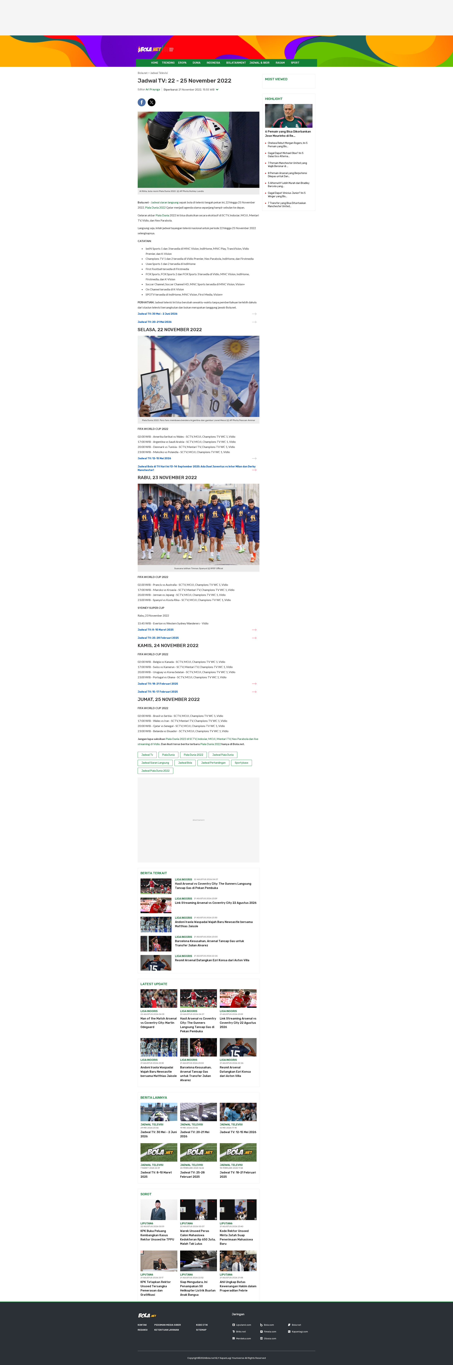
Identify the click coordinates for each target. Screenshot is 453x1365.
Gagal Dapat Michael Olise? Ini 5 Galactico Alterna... (285, 155)
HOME (154, 62)
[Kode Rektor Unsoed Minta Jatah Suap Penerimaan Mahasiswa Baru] (238, 1209)
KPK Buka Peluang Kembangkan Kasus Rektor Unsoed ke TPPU (157, 1235)
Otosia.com (270, 1338)
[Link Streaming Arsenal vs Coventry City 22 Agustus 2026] (156, 905)
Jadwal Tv (147, 754)
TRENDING (168, 62)
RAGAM (280, 62)
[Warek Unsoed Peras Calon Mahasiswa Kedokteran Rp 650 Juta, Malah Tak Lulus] (198, 1209)
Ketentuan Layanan (166, 1330)
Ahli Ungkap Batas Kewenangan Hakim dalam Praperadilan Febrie (238, 1286)
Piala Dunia (162, 215)
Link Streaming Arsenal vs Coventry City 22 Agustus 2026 (216, 903)
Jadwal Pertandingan (213, 762)
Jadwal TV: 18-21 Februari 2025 (158, 683)
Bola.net (143, 72)
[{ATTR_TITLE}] (288, 116)
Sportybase (241, 762)
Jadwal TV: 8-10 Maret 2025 (156, 629)
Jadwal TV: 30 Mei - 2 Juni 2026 (157, 313)
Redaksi (143, 1330)
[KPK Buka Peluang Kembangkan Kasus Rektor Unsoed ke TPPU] (159, 1209)
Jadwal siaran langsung (165, 202)
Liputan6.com (243, 1325)
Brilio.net (241, 1331)
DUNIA (196, 62)
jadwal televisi (152, 1124)
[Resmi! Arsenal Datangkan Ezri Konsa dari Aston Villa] (156, 963)
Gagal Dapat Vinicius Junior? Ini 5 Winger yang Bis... (287, 195)
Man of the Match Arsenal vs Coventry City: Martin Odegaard (159, 1023)
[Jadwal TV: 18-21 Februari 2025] (238, 1152)
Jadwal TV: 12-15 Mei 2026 (154, 458)
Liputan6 (147, 1223)
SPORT (295, 62)
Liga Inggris (183, 879)
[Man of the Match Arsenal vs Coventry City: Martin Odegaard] (159, 998)
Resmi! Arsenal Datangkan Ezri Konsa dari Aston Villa (212, 960)
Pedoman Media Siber (167, 1325)
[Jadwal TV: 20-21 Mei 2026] (198, 1112)
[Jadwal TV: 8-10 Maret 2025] (159, 1152)
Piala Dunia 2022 (155, 207)
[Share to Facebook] (142, 102)
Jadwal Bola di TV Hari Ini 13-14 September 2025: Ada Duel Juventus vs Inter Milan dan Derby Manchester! (197, 468)
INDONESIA (213, 62)
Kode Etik (202, 1325)
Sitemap (201, 1330)
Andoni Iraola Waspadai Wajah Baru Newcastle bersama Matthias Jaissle (159, 1072)
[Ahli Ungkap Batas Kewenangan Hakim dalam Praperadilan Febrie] (238, 1261)
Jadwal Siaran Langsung (155, 762)
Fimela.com (270, 1331)
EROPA (182, 62)
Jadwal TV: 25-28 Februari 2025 (158, 637)
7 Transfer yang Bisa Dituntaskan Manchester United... (287, 205)
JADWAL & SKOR (259, 62)
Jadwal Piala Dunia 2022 (155, 770)
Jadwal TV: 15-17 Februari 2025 (158, 691)
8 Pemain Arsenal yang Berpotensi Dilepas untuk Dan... (287, 175)
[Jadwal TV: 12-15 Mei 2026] (238, 1112)
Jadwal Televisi (159, 72)
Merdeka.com (243, 1338)
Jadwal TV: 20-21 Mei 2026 (155, 322)
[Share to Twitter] (152, 102)
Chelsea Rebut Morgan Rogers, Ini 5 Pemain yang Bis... (288, 145)
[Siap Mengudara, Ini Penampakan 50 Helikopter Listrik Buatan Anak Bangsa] (198, 1261)
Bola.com (269, 1325)
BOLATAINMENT (236, 62)
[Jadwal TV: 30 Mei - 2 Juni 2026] (159, 1112)
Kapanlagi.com (300, 1331)
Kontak (142, 1325)
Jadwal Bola (185, 762)
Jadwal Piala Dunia (223, 754)
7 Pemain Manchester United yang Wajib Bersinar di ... (287, 165)
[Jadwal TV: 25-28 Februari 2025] (198, 1152)
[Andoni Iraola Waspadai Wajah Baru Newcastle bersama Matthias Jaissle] (156, 924)
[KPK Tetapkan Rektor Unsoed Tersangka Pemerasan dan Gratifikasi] (159, 1261)
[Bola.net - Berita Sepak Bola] (156, 49)
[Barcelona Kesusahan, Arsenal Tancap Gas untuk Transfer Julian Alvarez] (156, 943)
